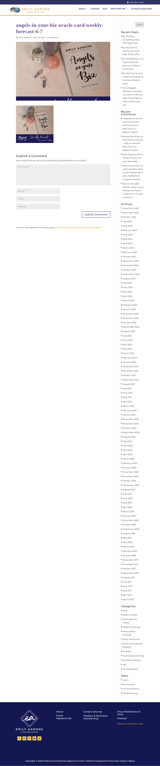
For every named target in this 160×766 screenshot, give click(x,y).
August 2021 (128, 384)
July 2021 (126, 388)
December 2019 (130, 472)
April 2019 (127, 507)
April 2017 (127, 595)
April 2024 (127, 243)
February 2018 (129, 551)
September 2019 (130, 485)
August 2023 (128, 278)
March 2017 (128, 599)
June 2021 (127, 393)
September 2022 (130, 327)
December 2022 (130, 314)
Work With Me (118, 9)
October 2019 (129, 481)
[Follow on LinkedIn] (39, 738)
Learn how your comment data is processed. (78, 227)
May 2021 (127, 397)
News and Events (131, 639)
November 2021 (130, 371)
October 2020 (129, 428)
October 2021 (129, 375)
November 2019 (130, 476)
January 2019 (129, 516)
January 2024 (129, 256)
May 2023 (127, 292)
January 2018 (129, 555)
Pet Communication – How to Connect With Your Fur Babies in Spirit (132, 125)
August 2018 (128, 533)
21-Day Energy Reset (141, 9)
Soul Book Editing (131, 660)
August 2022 (128, 331)
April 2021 (127, 402)
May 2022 (127, 344)
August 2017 (128, 577)
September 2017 (130, 573)
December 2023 (130, 261)
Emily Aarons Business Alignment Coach (63, 761)
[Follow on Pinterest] (29, 738)
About (82, 9)
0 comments (52, 37)
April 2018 (127, 542)
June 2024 (127, 234)
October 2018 (129, 525)
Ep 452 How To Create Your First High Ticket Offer (131, 51)
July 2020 (127, 441)
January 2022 (129, 362)
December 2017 (130, 560)
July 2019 (127, 494)
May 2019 (127, 503)
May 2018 (127, 538)
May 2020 (127, 450)
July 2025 (127, 221)
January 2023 (129, 309)
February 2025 (129, 230)
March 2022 (128, 353)
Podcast (95, 9)
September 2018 (130, 529)
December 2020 (130, 419)
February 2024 (129, 252)
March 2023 (128, 300)
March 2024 (128, 248)
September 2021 (130, 380)
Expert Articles (130, 615)
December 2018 (130, 520)
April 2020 (127, 454)
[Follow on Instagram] (24, 738)
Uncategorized (130, 669)
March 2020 (128, 459)
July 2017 (127, 582)
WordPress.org (130, 693)
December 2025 (130, 208)
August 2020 (129, 437)
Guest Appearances (64, 717)
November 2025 (130, 213)
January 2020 (129, 467)
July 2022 (127, 336)
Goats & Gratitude (131, 627)
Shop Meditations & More (128, 713)
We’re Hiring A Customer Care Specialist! (132, 157)
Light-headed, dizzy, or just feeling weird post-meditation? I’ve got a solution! (133, 191)
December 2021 (130, 366)
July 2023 (127, 283)
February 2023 (129, 305)
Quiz (105, 9)
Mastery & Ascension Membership (96, 717)
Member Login (137, 2)
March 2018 (128, 547)
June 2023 (127, 287)
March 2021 (128, 406)
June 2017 (127, 586)
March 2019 (128, 511)
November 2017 (130, 564)
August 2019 (128, 489)
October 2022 (129, 322)
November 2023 (130, 265)
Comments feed (130, 689)
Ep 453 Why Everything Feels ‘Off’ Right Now (131, 39)
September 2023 (130, 274)
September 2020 (131, 432)
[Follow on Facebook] (19, 738)
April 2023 (127, 296)
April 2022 (127, 349)
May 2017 (127, 590)
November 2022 (130, 318)
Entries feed (128, 684)
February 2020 (129, 463)
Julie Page (127, 154)
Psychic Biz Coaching (133, 656)
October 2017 (129, 568)
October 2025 (129, 217)
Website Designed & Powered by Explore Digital (110, 761)
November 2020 (130, 424)
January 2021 (129, 415)
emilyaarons (25, 37)
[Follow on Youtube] (34, 738)
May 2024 (127, 239)
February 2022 (129, 358)
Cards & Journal (93, 711)
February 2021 (129, 410)
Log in (125, 680)
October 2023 (129, 270)
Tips (124, 664)
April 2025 (127, 226)
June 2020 (127, 445)
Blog (124, 610)
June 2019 (127, 498)
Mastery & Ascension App (130, 724)
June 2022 (127, 340)
